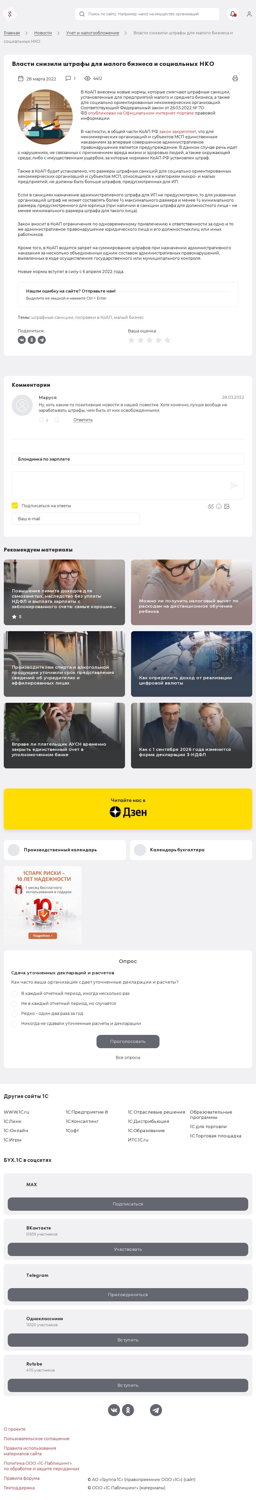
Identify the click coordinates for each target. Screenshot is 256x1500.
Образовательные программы (211, 1115)
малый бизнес (129, 317)
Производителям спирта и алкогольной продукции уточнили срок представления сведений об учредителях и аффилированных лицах (63, 675)
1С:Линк (12, 1121)
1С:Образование (146, 1130)
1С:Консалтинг (82, 1121)
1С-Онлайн (16, 1130)
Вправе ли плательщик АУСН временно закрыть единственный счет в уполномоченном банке (59, 749)
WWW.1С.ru (16, 1112)
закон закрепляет (177, 131)
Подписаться (128, 1203)
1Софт (72, 1130)
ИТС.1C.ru (138, 1139)
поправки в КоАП (93, 317)
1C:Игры (13, 1139)
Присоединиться (128, 1294)
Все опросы (128, 1057)
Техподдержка (19, 1487)
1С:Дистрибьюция (148, 1121)
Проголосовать (128, 1041)
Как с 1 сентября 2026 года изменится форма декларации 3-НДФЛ (185, 752)
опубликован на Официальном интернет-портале (141, 113)
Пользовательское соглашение (37, 1438)
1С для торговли (208, 1126)
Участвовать (128, 1249)
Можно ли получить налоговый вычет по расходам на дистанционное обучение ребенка (188, 606)
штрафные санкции (52, 317)
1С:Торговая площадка (216, 1135)
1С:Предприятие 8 (87, 1112)
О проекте (15, 1429)
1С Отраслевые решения (156, 1112)
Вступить (128, 1339)
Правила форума (22, 1478)
